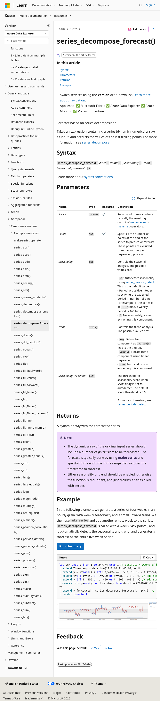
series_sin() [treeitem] (21, 581)
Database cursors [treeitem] (22, 122)
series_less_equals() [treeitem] (27, 484)
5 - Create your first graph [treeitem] (28, 79)
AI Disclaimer (11, 693)
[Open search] (141, 5)
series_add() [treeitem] (22, 261)
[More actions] (153, 29)
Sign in (150, 5)
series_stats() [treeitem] (22, 589)
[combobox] (27, 33)
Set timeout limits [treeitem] (22, 115)
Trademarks (32, 698)
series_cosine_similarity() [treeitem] (30, 297)
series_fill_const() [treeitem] (25, 378)
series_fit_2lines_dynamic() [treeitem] (31, 413)
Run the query (70, 546)
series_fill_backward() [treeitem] (28, 371)
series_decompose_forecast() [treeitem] (31, 325)
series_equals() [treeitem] (23, 349)
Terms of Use (11, 698)
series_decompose (95, 142)
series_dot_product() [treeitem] (27, 342)
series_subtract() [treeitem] (25, 603)
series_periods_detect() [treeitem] (29, 539)
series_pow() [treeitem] (22, 553)
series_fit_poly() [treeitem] (24, 435)
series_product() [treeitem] (24, 560)
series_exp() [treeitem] (21, 356)
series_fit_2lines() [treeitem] (25, 406)
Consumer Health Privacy (118, 693)
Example (65, 85)
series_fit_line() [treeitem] (23, 420)
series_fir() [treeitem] (20, 399)
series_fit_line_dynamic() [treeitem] (29, 427)
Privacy (89, 693)
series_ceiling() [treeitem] (23, 283)
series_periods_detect (140, 282)
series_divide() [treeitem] (23, 335)
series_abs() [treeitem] (21, 247)
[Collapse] (48, 26)
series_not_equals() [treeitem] (26, 513)
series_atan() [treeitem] (22, 276)
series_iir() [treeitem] (20, 470)
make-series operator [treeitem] (28, 240)
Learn (61, 29)
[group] (107, 580)
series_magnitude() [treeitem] (26, 498)
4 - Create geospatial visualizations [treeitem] (24, 69)
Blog (56, 693)
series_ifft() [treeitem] (21, 463)
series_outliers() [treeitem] (24, 520)
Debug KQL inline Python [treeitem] (27, 129)
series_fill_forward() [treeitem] (26, 385)
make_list (123, 226)
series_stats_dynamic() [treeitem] (28, 596)
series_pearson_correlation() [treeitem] (30, 529)
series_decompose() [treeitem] (27, 304)
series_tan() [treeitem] (21, 617)
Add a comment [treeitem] (21, 107)
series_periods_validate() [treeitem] (30, 546)
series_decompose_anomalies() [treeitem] (31, 314)
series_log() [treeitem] (21, 491)
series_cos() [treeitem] (21, 290)
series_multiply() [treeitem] (24, 506)
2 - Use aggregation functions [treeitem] (24, 46)
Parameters (67, 75)
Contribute (73, 693)
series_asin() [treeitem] (22, 269)
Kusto (73, 29)
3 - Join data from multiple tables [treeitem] (28, 58)
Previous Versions (36, 693)
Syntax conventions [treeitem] (23, 100)
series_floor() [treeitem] (22, 442)
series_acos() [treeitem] (22, 254)
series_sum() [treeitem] (22, 610)
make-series (138, 222)
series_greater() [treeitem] (24, 449)
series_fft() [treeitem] (21, 363)
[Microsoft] (7, 5)
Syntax (64, 70)
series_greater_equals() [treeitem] (29, 456)
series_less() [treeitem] (22, 477)
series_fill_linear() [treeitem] (25, 392)
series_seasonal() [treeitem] (25, 567)
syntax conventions (98, 177)
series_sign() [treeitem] (22, 574)
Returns (65, 80)
